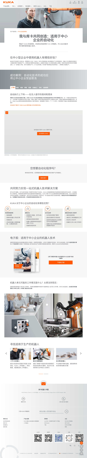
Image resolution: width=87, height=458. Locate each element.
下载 (50, 6)
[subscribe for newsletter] (66, 411)
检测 (29, 87)
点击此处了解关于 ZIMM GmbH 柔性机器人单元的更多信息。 (26, 105)
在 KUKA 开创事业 (69, 421)
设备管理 (45, 87)
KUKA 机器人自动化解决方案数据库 (31, 421)
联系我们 (43, 178)
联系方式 (5, 423)
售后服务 (27, 6)
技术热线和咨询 (6, 421)
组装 (21, 87)
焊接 (25, 87)
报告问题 (5, 426)
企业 (45, 6)
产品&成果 (6, 6)
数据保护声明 (43, 453)
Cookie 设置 (78, 453)
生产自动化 (13, 31)
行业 (13, 6)
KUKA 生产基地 (68, 424)
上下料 (13, 87)
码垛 (40, 87)
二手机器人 (26, 423)
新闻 (66, 426)
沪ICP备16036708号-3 (52, 453)
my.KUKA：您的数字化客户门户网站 (52, 421)
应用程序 (20, 6)
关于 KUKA (67, 423)
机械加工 (35, 87)
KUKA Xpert (46, 423)
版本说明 (36, 453)
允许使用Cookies (43, 133)
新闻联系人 (5, 424)
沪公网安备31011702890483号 (67, 453)
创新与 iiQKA (37, 6)
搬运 (17, 87)
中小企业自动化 (22, 31)
